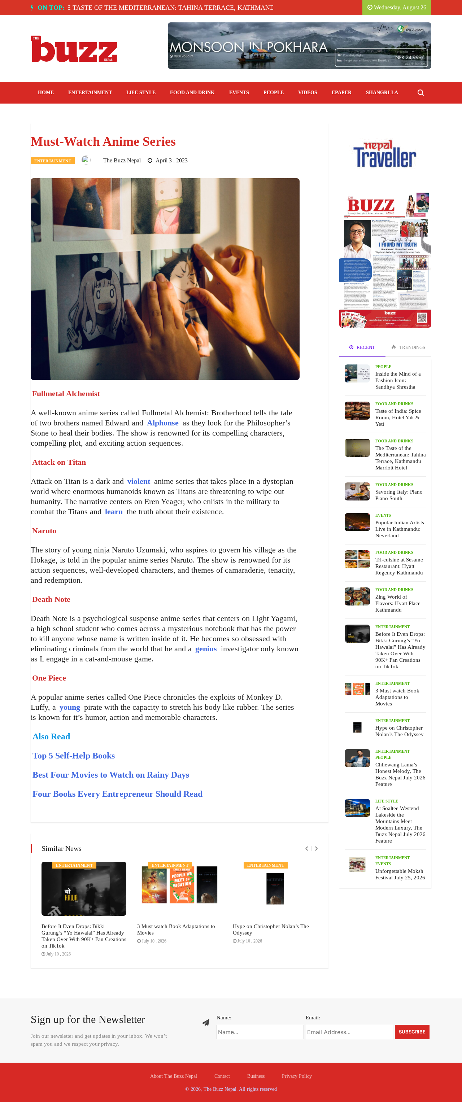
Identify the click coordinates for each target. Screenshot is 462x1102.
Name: (224, 1017)
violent (137, 481)
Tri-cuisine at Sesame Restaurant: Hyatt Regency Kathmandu (399, 566)
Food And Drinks (394, 404)
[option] (161, 7)
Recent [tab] (365, 347)
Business (256, 1076)
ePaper (342, 92)
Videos (307, 92)
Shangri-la (382, 92)
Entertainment (90, 92)
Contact (222, 1076)
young (70, 707)
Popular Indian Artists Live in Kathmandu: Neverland (399, 529)
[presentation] (306, 848)
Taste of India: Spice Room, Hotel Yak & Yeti (398, 417)
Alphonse (163, 422)
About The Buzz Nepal (173, 1076)
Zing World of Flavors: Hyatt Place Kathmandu (397, 603)
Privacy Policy (297, 1076)
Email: (313, 1017)
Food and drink (192, 92)
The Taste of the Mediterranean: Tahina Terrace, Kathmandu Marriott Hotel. (158, 7)
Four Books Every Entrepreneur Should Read (117, 794)
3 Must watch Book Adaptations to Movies (397, 697)
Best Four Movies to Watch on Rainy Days (110, 774)
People (273, 92)
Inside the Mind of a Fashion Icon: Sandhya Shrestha (398, 380)
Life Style (141, 92)
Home (46, 92)
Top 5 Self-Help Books (73, 755)
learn (113, 511)
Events (239, 92)
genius (206, 648)
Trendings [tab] (411, 347)
